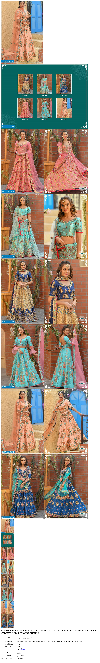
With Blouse (22, 649)
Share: (2, 661)
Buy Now (19, 653)
